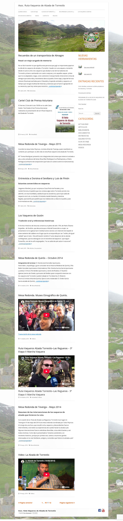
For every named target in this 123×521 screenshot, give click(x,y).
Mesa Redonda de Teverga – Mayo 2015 (39, 144)
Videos (37, 15)
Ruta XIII (80, 108)
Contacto (46, 15)
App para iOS (88, 74)
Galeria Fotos (84, 139)
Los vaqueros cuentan (84, 12)
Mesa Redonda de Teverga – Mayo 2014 (39, 407)
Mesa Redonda (34, 169)
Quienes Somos (22, 12)
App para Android (89, 67)
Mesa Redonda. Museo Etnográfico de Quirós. (42, 295)
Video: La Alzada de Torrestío (33, 454)
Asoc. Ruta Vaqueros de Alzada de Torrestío (41, 5)
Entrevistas (32, 91)
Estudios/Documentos (24, 15)
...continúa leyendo (55, 86)
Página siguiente (66, 503)
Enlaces (55, 15)
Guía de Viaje (34, 12)
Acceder (35, 513)
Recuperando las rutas (66, 12)
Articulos (31, 248)
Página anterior (26, 503)
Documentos (38, 248)
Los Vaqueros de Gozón (30, 215)
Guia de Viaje (83, 142)
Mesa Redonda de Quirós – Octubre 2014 (40, 258)
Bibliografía (83, 130)
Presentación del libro (84, 93)
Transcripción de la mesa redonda (29, 334)
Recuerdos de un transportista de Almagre (41, 55)
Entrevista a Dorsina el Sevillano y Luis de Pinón (43, 178)
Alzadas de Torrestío (48, 12)
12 (50, 503)
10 (46, 503)
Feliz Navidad (82, 104)
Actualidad (34, 134)
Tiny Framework (27, 513)
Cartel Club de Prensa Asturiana (35, 100)
